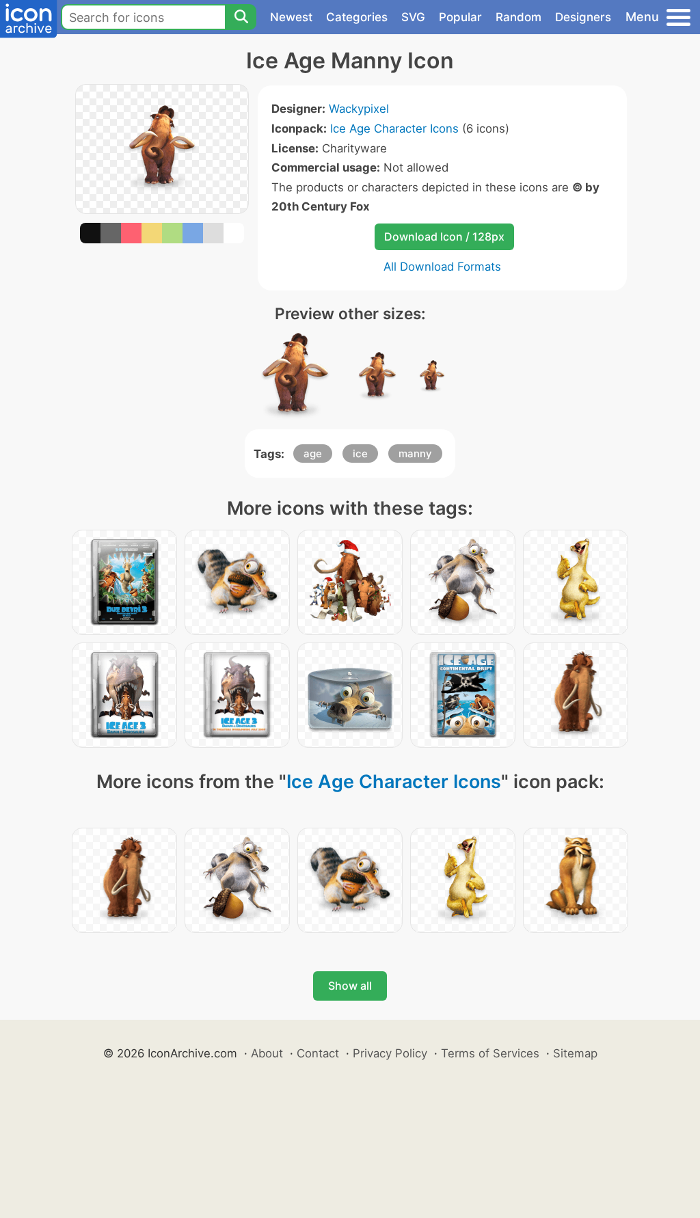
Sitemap (575, 1053)
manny (415, 453)
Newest (291, 17)
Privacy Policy (390, 1053)
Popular (460, 17)
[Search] (240, 17)
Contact (318, 1053)
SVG (413, 17)
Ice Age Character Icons (394, 128)
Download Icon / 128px (444, 236)
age (313, 453)
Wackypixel (359, 109)
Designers (583, 17)
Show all (350, 985)
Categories (357, 17)
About (267, 1053)
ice (360, 453)
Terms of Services (490, 1053)
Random (518, 17)
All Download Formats (442, 266)
